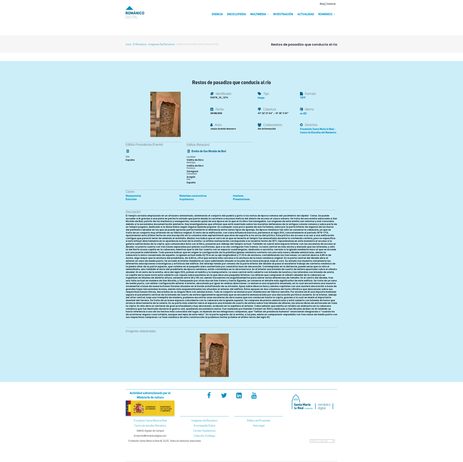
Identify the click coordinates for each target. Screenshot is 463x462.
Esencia (217, 14)
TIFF (303, 97)
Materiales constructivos (193, 196)
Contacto (331, 4)
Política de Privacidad (258, 420)
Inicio (128, 44)
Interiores (238, 196)
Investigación (283, 14)
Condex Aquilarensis (204, 430)
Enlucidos (131, 199)
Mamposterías (133, 196)
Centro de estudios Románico (150, 425)
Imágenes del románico (161, 44)
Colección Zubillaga (204, 435)
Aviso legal (258, 425)
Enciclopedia (236, 14)
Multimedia (258, 14)
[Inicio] (141, 12)
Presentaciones (241, 199)
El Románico (140, 44)
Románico (325, 14)
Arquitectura (186, 199)
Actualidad (306, 14)
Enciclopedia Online (204, 425)
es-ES (303, 113)
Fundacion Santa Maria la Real (150, 420)
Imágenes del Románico (204, 420)
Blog (322, 4)
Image (261, 97)
